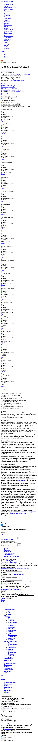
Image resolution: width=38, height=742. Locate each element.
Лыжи (6, 57)
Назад (3, 598)
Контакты (7, 551)
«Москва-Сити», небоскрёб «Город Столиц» (18, 74)
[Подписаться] (19, 544)
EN (2, 534)
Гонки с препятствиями (11, 556)
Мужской (12, 85)
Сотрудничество (9, 553)
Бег (5, 56)
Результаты (4, 71)
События (7, 15)
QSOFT (30, 561)
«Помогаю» (23, 480)
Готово (3, 591)
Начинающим (8, 17)
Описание (11, 71)
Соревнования (8, 4)
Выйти (8, 673)
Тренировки (8, 18)
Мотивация (7, 21)
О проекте (7, 548)
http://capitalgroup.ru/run (28, 511)
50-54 (15, 88)
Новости (10, 639)
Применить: (4, 93)
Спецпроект (8, 33)
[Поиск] (18, 538)
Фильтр (3, 95)
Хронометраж (8, 9)
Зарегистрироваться (11, 568)
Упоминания (8, 665)
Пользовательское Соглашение (11, 589)
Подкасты (7, 11)
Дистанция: (11, 90)
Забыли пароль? (23, 568)
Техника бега (8, 39)
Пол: (3, 83)
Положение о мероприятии (16, 80)
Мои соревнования (10, 663)
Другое (6, 48)
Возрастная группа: (8, 87)
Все (5, 54)
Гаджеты (7, 26)
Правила (7, 550)
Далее (3, 709)
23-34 (9, 88)
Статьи (6, 6)
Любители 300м (19, 91)
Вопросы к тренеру (10, 7)
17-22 (5, 88)
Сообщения (8, 668)
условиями (7, 708)
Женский (6, 85)
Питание (7, 23)
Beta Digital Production (13, 561)
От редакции (8, 31)
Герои (6, 28)
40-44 (12, 88)
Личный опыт (8, 29)
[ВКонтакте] (2, 525)
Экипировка (8, 25)
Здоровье (7, 20)
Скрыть (3, 121)
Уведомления (8, 669)
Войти (3, 51)
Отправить (9, 598)
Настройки (7, 671)
